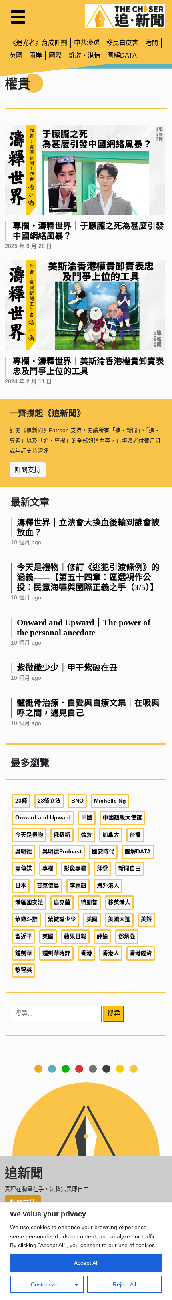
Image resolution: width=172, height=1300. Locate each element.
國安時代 (103, 852)
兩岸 (35, 55)
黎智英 (23, 970)
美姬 (146, 919)
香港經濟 (141, 953)
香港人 (110, 953)
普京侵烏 (48, 886)
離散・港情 (84, 55)
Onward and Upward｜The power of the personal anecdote (83, 627)
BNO (77, 801)
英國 (16, 55)
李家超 (78, 886)
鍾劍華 (23, 953)
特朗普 (89, 902)
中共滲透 (87, 42)
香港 (86, 953)
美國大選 (119, 919)
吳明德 (23, 852)
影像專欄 (75, 868)
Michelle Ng (110, 801)
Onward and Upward (43, 818)
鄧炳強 (126, 936)
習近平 (23, 936)
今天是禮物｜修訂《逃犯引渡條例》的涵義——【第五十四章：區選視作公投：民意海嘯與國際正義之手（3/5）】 (88, 577)
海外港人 (108, 886)
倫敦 (86, 835)
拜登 (102, 868)
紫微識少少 (62, 919)
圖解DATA (122, 55)
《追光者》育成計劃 (38, 42)
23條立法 (49, 801)
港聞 (151, 42)
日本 (20, 886)
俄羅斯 (62, 835)
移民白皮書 (122, 42)
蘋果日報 (75, 936)
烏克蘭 (62, 902)
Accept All (86, 1263)
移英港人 (119, 902)
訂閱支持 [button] (27, 469)
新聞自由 (129, 868)
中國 (86, 818)
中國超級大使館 (122, 818)
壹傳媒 (23, 868)
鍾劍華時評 (56, 953)
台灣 (135, 835)
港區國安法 (29, 902)
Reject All (124, 1284)
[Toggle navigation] (18, 17)
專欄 (48, 868)
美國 (92, 919)
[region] (86, 1251)
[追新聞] (125, 16)
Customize (44, 1284)
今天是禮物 (29, 835)
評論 (102, 936)
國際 (55, 55)
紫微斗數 (26, 919)
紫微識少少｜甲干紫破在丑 (67, 667)
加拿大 (110, 835)
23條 (21, 801)
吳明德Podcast (62, 852)
